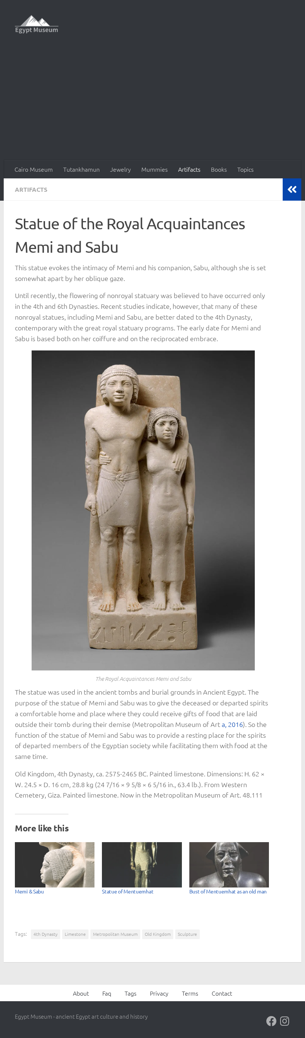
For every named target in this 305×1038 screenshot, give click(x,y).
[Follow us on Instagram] (285, 1021)
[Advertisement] (152, 104)
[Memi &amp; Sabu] (54, 864)
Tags (131, 993)
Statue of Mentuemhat (127, 891)
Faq (106, 993)
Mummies (154, 169)
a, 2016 (232, 724)
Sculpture (187, 934)
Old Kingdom (158, 934)
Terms (190, 993)
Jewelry (120, 169)
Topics (245, 169)
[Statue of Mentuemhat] (142, 864)
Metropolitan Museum (115, 934)
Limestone (75, 934)
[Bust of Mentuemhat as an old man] (229, 864)
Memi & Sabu (29, 891)
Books (219, 169)
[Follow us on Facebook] (271, 1021)
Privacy (159, 993)
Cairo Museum (34, 169)
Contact (222, 993)
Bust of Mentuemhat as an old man (228, 891)
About (81, 993)
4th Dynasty (45, 934)
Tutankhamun (81, 169)
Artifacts (189, 169)
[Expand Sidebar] (292, 189)
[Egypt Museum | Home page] (36, 24)
